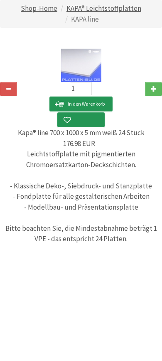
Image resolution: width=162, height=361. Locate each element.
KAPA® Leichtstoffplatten (103, 8)
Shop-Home (39, 8)
